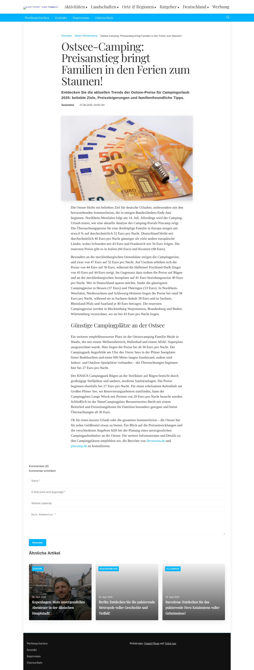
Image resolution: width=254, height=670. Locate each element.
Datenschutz (104, 18)
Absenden (37, 542)
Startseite (66, 35)
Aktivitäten (74, 6)
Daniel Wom (151, 643)
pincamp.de (79, 446)
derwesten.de (156, 441)
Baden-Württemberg (86, 35)
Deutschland (194, 6)
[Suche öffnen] (228, 17)
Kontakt (61, 18)
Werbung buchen (37, 18)
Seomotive (67, 105)
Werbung (220, 6)
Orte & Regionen (138, 6)
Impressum (81, 18)
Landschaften (103, 6)
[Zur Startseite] (40, 6)
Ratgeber (168, 6)
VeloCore (170, 643)
